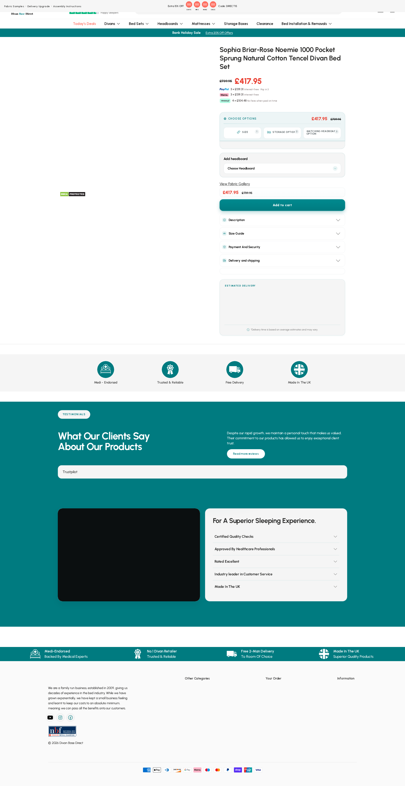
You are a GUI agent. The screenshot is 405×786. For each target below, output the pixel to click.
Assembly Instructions (67, 6)
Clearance (264, 24)
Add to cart (282, 205)
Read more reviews (246, 454)
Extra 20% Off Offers (219, 33)
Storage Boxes (236, 24)
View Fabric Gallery (235, 184)
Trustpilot (70, 472)
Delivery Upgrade (38, 6)
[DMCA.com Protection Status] (72, 194)
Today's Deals (84, 24)
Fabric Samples (14, 6)
